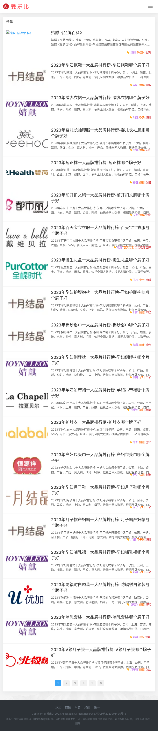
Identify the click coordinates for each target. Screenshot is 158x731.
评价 (148, 214)
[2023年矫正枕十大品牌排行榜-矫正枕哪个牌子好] (27, 173)
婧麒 (133, 52)
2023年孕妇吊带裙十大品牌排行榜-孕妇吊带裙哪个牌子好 (100, 393)
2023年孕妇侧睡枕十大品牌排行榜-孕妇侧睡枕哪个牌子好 (100, 360)
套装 (142, 637)
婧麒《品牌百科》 (67, 32)
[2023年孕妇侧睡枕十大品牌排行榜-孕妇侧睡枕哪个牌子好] (27, 368)
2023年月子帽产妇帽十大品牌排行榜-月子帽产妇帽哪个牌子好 (100, 522)
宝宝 (142, 279)
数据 (148, 182)
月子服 (134, 669)
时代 (148, 344)
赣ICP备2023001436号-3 (111, 713)
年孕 (148, 377)
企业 (148, 442)
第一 (97, 707)
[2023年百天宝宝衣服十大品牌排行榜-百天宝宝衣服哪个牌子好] (27, 238)
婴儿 (135, 149)
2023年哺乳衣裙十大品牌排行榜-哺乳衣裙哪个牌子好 (100, 97)
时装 (77, 707)
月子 (135, 507)
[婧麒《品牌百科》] (27, 43)
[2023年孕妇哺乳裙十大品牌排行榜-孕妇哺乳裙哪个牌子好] (27, 562)
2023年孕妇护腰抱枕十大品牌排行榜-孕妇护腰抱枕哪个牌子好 (100, 295)
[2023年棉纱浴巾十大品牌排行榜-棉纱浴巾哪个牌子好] (27, 335)
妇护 (135, 312)
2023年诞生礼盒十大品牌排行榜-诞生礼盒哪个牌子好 (100, 260)
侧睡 (135, 377)
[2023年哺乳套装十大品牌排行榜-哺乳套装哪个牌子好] (27, 627)
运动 (58, 707)
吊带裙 (134, 409)
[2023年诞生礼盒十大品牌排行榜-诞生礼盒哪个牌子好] (27, 270)
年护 (135, 442)
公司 (148, 52)
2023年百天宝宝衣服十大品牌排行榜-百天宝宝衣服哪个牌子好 (100, 230)
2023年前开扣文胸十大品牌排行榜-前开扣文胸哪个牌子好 (100, 198)
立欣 (148, 312)
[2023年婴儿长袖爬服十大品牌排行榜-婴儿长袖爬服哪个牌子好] (27, 140)
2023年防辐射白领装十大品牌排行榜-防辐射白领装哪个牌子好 (100, 587)
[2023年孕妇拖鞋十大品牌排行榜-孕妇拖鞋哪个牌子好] (27, 75)
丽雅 (142, 344)
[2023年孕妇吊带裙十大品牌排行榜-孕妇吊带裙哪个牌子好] (27, 400)
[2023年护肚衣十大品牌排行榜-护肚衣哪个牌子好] (27, 433)
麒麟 (68, 707)
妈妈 (148, 84)
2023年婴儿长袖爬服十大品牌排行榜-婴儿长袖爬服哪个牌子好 (100, 133)
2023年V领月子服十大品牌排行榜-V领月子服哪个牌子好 (101, 652)
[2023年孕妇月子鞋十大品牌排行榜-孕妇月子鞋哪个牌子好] (27, 497)
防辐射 (141, 52)
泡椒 (148, 474)
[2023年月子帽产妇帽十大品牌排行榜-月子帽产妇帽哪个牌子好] (27, 530)
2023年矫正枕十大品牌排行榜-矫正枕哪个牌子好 (96, 162)
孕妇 (135, 84)
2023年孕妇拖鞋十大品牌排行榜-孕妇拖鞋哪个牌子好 (100, 65)
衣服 (119, 247)
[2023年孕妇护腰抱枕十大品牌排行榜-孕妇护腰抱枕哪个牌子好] (27, 303)
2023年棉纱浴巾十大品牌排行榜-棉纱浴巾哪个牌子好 (100, 325)
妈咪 (148, 604)
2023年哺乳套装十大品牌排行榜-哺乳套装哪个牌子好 (100, 617)
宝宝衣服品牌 (143, 247)
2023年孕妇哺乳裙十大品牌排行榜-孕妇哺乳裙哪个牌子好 (100, 555)
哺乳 (135, 117)
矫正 (135, 182)
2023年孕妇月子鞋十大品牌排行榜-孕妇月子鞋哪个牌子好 (100, 490)
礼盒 (135, 279)
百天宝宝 (128, 247)
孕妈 (142, 117)
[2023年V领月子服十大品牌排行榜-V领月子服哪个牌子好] (27, 660)
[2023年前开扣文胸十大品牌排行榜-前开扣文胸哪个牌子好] (27, 205)
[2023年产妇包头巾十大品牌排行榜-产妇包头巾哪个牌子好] (27, 465)
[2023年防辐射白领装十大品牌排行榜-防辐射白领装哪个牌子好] (27, 595)
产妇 (135, 474)
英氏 (148, 149)
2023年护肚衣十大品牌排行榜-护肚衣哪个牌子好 (96, 422)
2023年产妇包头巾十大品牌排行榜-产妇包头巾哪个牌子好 (100, 457)
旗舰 (87, 707)
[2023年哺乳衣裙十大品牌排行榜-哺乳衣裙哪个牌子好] (27, 108)
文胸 (135, 214)
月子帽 (141, 539)
